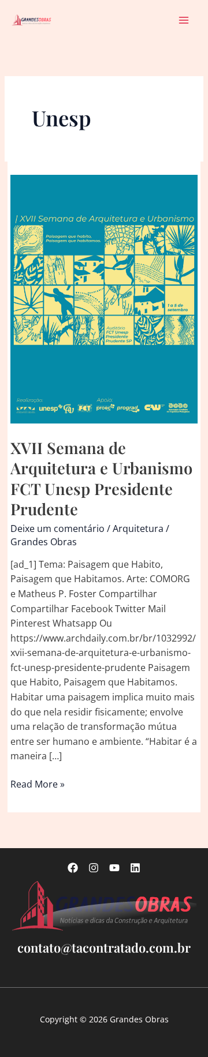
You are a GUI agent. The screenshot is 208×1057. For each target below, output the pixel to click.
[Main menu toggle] (184, 20)
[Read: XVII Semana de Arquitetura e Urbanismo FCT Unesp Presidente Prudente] (103, 298)
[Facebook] (73, 868)
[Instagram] (93, 868)
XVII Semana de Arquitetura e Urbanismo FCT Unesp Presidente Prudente (101, 478)
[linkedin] (135, 868)
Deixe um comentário (57, 528)
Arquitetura (138, 528)
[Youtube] (114, 868)
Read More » (37, 784)
